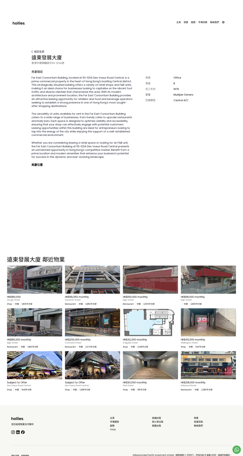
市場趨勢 (114, 421)
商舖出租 (156, 418)
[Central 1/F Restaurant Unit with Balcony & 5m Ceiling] (92, 280)
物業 (186, 22)
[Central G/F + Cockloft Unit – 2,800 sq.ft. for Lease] (208, 280)
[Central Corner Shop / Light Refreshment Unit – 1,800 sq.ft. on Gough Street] (34, 280)
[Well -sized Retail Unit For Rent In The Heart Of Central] (92, 365)
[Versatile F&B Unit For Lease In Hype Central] (34, 322)
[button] (224, 23)
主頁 (178, 22)
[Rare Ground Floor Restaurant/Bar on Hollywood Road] (208, 365)
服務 (193, 22)
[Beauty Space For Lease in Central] (150, 322)
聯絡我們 (214, 22)
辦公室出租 (157, 421)
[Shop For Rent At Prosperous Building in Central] (34, 365)
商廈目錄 (198, 421)
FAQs (113, 429)
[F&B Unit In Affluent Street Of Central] (92, 322)
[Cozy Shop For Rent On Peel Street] (150, 365)
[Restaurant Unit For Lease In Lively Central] (150, 280)
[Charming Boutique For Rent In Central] (208, 322)
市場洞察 (202, 22)
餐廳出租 (156, 425)
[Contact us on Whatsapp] (236, 449)
